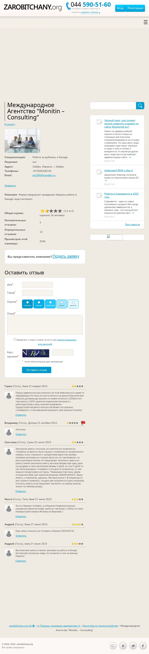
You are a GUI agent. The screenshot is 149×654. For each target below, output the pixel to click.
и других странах (89, 12)
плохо (61, 305)
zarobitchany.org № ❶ (22, 625)
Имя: (10, 284)
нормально (50, 305)
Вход (120, 8)
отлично (27, 305)
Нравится (10, 185)
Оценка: (12, 301)
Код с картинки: (13, 354)
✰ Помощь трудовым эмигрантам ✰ (59, 625)
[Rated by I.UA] (115, 237)
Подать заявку (66, 256)
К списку (10, 124)
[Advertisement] (74, 69)
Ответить (20, 414)
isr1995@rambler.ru (44, 175)
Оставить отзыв (37, 369)
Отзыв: (11, 313)
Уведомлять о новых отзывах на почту (34, 340)
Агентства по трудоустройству (100, 625)
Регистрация (135, 8)
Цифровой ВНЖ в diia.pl (118, 170)
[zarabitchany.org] (33, 8)
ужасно (73, 305)
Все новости (132, 224)
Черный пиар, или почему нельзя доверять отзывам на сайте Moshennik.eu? (121, 123)
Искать (140, 106)
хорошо (39, 305)
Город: (11, 292)
